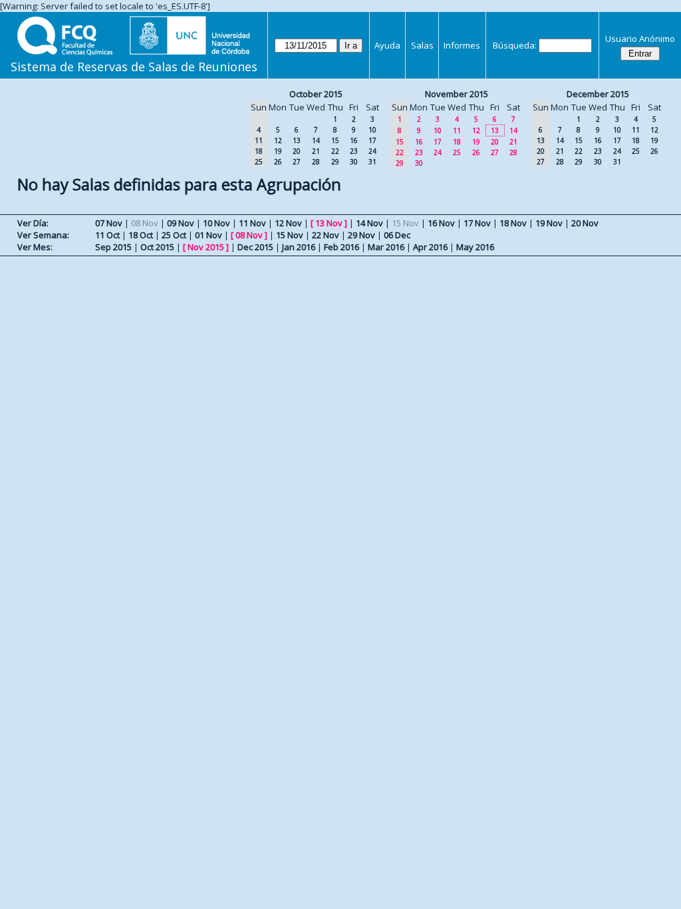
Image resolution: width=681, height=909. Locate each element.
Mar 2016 (386, 247)
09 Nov (180, 223)
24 (372, 151)
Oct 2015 (157, 247)
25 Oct (174, 235)
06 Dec (397, 235)
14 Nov (369, 223)
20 (297, 151)
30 (354, 161)
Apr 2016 (430, 247)
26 (278, 161)
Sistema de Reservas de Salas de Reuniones (134, 67)
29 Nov (361, 235)
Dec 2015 (255, 247)
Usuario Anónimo (640, 39)
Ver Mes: (35, 247)
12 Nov (288, 223)
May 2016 (475, 247)
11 (457, 130)
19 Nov (549, 223)
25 (457, 152)
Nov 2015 (206, 247)
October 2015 (315, 94)
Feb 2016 (341, 247)
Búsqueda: (515, 45)
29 (335, 161)
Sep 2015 (113, 247)
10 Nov (216, 223)
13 (297, 140)
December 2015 (598, 94)
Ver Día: (33, 223)
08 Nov (249, 235)
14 (316, 140)
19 (278, 151)
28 (316, 161)
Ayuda (387, 45)
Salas (422, 45)
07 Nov (108, 223)
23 (354, 151)
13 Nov (328, 223)
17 (372, 140)
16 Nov (441, 223)
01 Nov (208, 235)
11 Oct (107, 235)
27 (297, 161)
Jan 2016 (298, 247)
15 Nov (289, 235)
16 (354, 140)
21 (316, 151)
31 (372, 161)
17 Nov (477, 223)
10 (372, 129)
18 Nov (513, 223)
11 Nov (252, 223)
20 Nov (585, 223)
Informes (462, 45)
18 (457, 141)
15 (335, 140)
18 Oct (140, 235)
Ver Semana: (43, 235)
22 (335, 151)
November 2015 (456, 94)
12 (278, 140)
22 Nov (325, 235)
